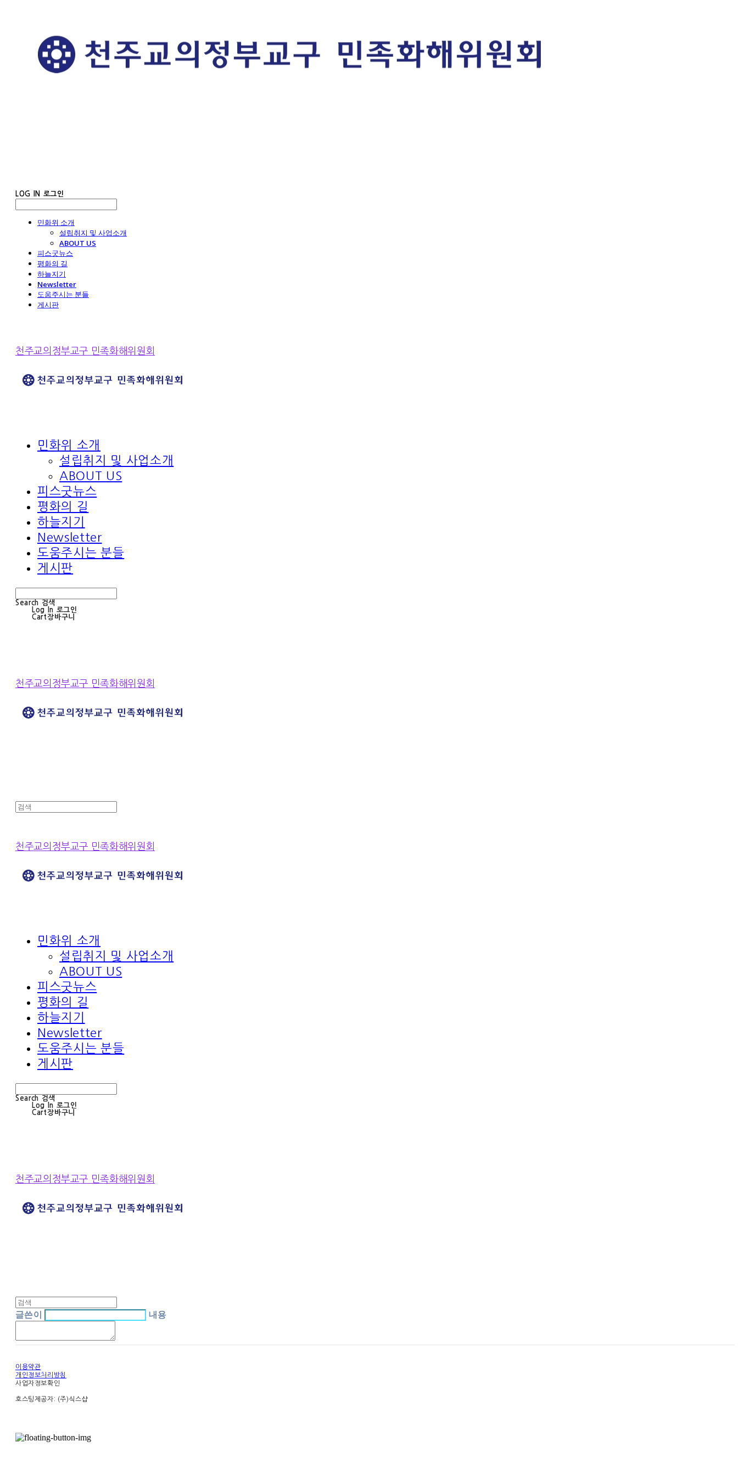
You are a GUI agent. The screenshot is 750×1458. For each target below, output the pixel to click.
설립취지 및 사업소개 (93, 233)
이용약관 (28, 1367)
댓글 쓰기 (139, 1338)
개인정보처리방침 (40, 1375)
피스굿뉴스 (55, 253)
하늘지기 (51, 274)
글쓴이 (28, 1314)
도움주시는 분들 (63, 294)
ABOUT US (77, 243)
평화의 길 (52, 263)
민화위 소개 (56, 222)
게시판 (48, 304)
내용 (158, 1314)
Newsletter (56, 284)
